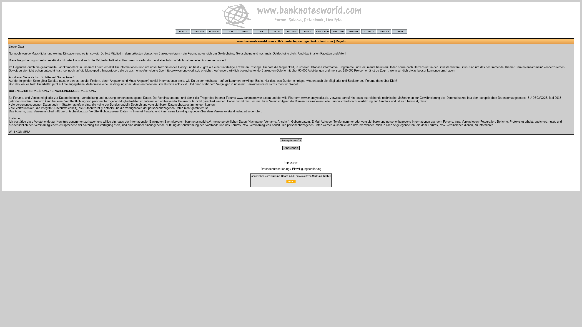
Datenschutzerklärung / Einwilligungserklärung (291, 169)
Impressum (291, 162)
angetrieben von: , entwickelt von (291, 176)
